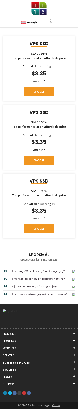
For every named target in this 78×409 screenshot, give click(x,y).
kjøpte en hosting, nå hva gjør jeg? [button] (34, 286)
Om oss (56, 405)
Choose (39, 91)
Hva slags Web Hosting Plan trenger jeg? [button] (38, 271)
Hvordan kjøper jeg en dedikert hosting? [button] (38, 279)
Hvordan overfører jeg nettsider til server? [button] (39, 294)
